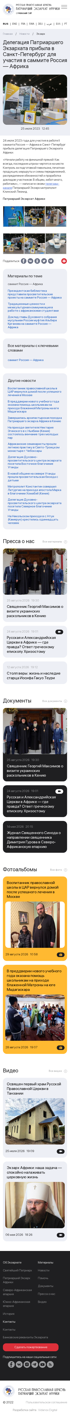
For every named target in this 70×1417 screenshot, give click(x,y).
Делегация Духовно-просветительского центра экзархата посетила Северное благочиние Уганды (34, 504)
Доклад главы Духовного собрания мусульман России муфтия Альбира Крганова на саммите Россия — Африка (32, 322)
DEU (40, 23)
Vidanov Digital (47, 1410)
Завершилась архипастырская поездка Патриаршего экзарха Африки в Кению (35, 419)
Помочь (43, 1278)
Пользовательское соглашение (46, 1402)
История (8, 1314)
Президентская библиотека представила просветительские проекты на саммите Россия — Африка (35, 294)
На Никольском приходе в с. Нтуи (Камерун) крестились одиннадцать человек (33, 520)
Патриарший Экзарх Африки (16, 1280)
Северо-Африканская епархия (17, 1292)
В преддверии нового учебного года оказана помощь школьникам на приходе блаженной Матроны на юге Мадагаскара (33, 406)
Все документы (52, 701)
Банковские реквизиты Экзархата (25, 1337)
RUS (5, 23)
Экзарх (40, 33)
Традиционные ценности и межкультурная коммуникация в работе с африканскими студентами (33, 307)
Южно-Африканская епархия (16, 1304)
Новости (24, 33)
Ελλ (58, 23)
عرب (49, 23)
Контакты (9, 1329)
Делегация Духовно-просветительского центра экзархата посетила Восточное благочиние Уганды (34, 462)
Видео (42, 1302)
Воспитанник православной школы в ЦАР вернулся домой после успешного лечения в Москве (34, 392)
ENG (14, 23)
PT (65, 23)
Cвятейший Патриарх (17, 1270)
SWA (31, 23)
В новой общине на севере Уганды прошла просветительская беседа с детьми (33, 477)
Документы (45, 1286)
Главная (8, 33)
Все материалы (52, 541)
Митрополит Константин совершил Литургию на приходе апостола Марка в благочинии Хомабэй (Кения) (34, 490)
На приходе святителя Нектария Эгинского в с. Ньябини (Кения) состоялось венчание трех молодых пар (33, 432)
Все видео (55, 1070)
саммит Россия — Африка (26, 360)
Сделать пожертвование (30, 1347)
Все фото (56, 869)
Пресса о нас (46, 1294)
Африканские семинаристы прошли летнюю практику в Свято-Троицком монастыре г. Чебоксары (34, 447)
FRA (23, 23)
